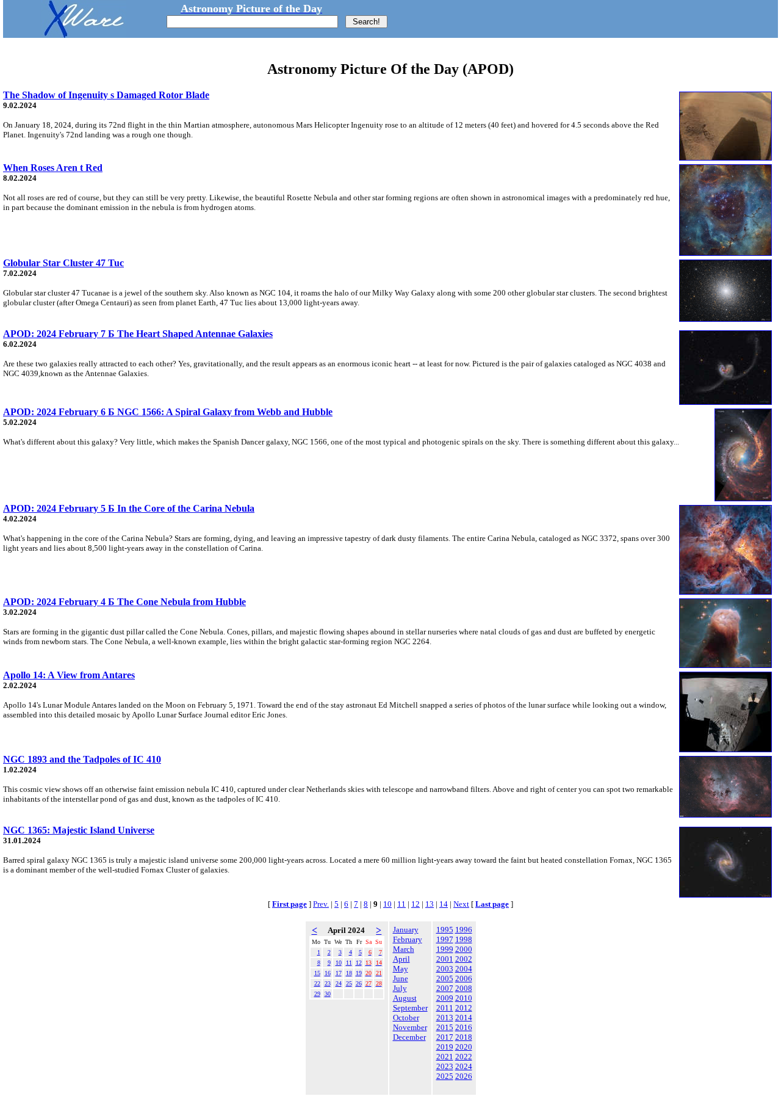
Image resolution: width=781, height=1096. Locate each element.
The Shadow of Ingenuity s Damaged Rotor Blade (106, 95)
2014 (463, 1017)
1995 (444, 929)
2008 (463, 988)
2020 (463, 1046)
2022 (463, 1056)
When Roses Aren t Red (53, 167)
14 (443, 904)
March (403, 949)
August (405, 998)
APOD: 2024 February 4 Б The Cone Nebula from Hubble (124, 602)
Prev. (321, 904)
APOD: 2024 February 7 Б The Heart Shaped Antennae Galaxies (138, 333)
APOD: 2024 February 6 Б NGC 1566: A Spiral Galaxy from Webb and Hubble (168, 412)
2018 (463, 1037)
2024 (463, 1066)
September (410, 1007)
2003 (444, 968)
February (407, 939)
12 (415, 904)
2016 (463, 1027)
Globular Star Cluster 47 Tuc (63, 263)
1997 (444, 939)
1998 (463, 939)
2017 (444, 1037)
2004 (463, 968)
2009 (444, 998)
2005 (444, 978)
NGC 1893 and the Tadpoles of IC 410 (82, 759)
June (400, 978)
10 (387, 904)
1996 (463, 929)
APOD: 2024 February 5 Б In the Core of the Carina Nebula (128, 508)
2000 (463, 949)
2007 (444, 988)
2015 (444, 1027)
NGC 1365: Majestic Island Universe (78, 830)
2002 (463, 959)
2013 (444, 1017)
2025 (444, 1076)
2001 (444, 959)
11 (401, 904)
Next (461, 904)
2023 (444, 1066)
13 (429, 904)
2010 (463, 998)
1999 (444, 949)
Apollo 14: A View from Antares (69, 675)
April (401, 959)
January (406, 929)
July (400, 988)
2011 (444, 1007)
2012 (463, 1007)
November (410, 1027)
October (406, 1017)
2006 (463, 978)
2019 (444, 1046)
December (409, 1037)
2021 (444, 1056)
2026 (463, 1076)
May (400, 968)
